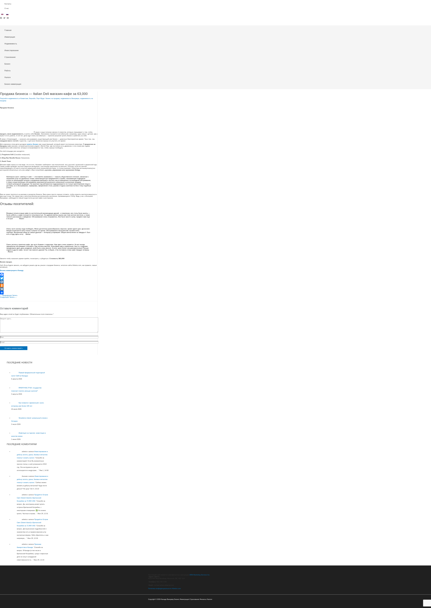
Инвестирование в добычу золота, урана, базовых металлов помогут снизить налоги (32, 455)
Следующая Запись (8, 297)
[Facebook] (1, 18)
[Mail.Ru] (48, 282)
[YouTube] (8, 18)
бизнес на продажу (53, 98)
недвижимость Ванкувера (69, 98)
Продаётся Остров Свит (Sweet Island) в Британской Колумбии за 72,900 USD (32, 498)
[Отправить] (48, 292)
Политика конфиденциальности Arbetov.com (164, 588)
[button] (1, 23)
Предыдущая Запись (8, 295)
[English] (2, 15)
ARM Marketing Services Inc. (199, 575)
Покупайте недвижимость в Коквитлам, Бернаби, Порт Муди (22, 98)
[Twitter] (4, 18)
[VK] (48, 289)
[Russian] (7, 15)
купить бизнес (32, 144)
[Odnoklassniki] (48, 285)
